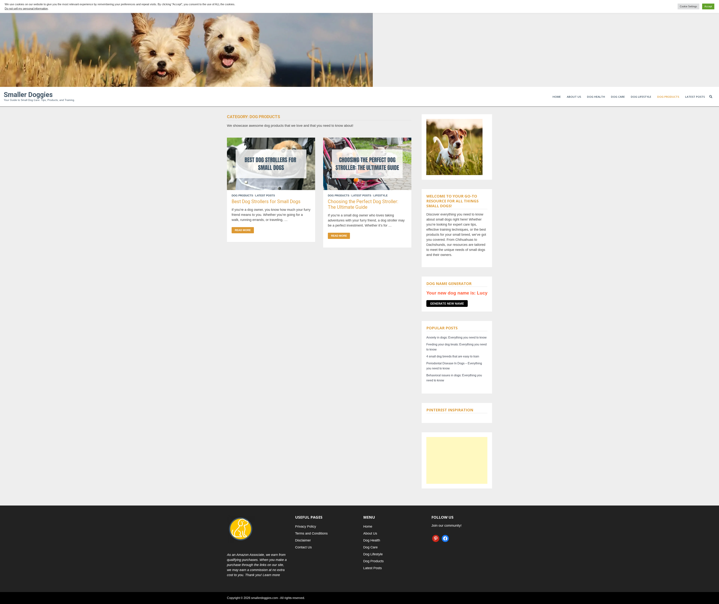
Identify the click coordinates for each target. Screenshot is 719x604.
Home (557, 96)
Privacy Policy (305, 526)
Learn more (271, 575)
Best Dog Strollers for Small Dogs (266, 201)
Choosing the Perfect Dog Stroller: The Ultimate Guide (363, 204)
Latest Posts (695, 96)
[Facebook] (708, 3)
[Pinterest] (713, 3)
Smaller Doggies (28, 95)
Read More (243, 230)
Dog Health (596, 96)
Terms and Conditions (311, 533)
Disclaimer (303, 540)
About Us (574, 96)
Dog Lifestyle (641, 96)
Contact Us (303, 547)
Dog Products (668, 96)
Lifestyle (380, 195)
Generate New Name (447, 303)
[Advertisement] (456, 460)
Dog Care (618, 96)
